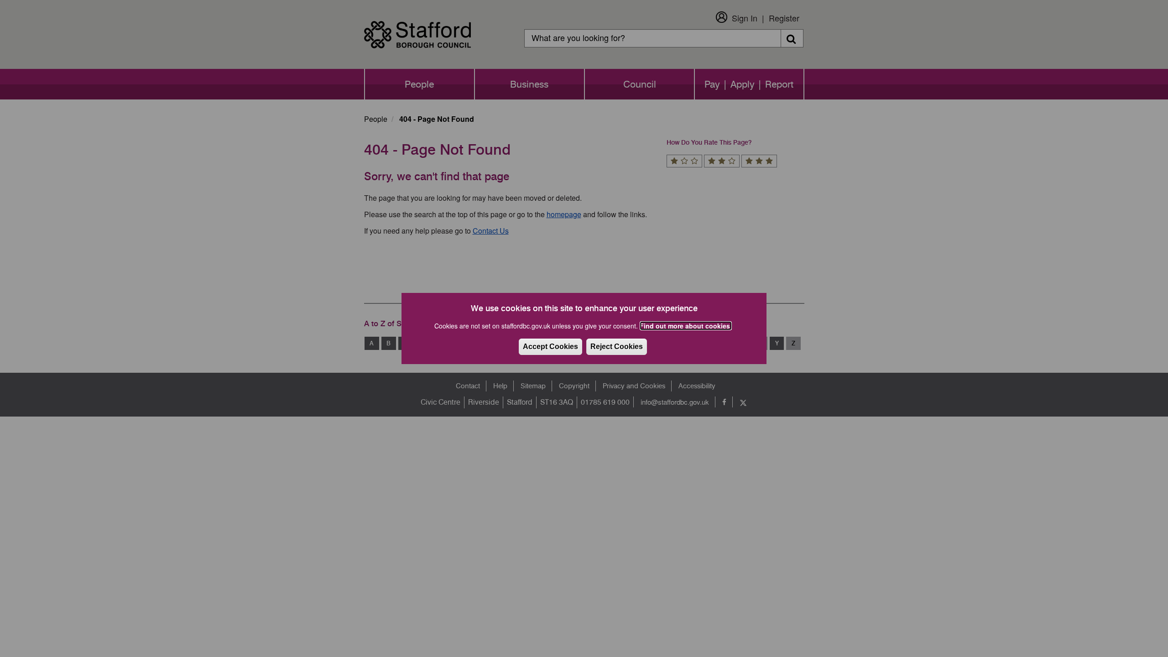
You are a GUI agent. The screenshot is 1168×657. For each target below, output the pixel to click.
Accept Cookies (550, 346)
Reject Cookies (616, 346)
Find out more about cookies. (686, 325)
